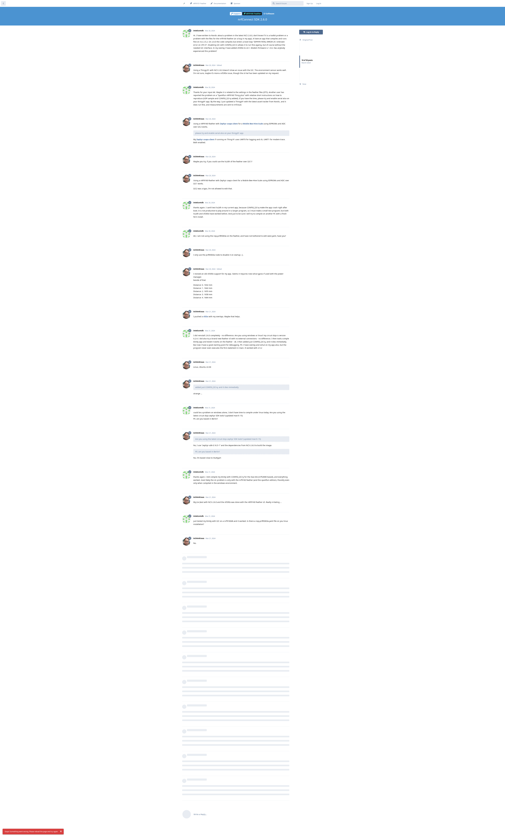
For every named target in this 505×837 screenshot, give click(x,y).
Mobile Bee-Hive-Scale (253, 123)
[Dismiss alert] (61, 831)
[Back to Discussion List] (3, 3)
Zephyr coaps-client (229, 123)
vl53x (205, 316)
